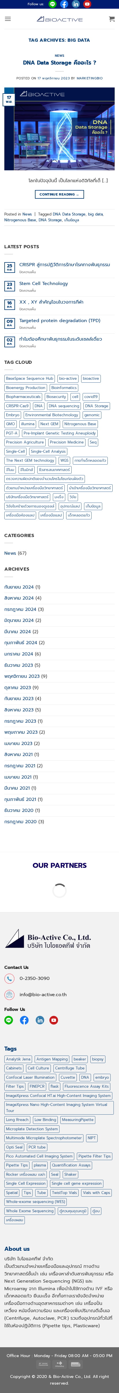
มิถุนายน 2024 (19, 620)
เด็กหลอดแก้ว (79, 515)
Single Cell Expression (26, 1183)
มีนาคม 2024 (17, 631)
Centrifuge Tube (70, 1068)
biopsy (98, 1059)
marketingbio (90, 78)
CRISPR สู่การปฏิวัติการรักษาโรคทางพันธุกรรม (64, 265)
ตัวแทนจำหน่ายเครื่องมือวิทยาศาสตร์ (34, 488)
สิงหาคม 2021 (18, 754)
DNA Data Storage (69, 214)
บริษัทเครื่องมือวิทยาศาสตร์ (27, 497)
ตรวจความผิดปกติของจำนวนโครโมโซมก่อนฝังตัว (44, 478)
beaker (80, 1059)
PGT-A (12, 433)
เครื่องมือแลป (51, 515)
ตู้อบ (96, 1211)
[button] (7, 19)
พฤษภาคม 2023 (21, 732)
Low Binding (45, 1119)
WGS (64, 460)
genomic (92, 415)
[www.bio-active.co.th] (59, 19)
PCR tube (37, 1147)
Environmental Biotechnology (51, 415)
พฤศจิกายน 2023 (22, 676)
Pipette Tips (17, 1165)
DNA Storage (50, 220)
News (59, 55)
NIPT (92, 1138)
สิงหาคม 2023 (19, 709)
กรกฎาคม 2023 (20, 721)
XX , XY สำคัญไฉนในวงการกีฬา (51, 302)
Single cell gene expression (77, 1183)
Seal (54, 1174)
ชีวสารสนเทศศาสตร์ (54, 469)
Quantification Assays (71, 1165)
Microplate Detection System (32, 1129)
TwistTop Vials (64, 1192)
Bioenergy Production (25, 387)
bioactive (91, 378)
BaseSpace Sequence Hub (29, 378)
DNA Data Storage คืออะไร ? (59, 63)
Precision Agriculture (25, 442)
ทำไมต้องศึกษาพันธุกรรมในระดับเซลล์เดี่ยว (60, 339)
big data (95, 214)
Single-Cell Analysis (48, 451)
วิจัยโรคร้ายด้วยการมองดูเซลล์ (30, 506)
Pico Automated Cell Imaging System (39, 1156)
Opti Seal (14, 1147)
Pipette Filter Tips (95, 1156)
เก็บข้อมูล (71, 220)
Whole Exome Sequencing (29, 1211)
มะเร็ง (59, 497)
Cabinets (14, 1068)
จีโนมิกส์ (26, 469)
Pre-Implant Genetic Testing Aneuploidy (60, 433)
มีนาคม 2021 (17, 788)
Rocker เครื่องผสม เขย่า (25, 1174)
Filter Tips (15, 1086)
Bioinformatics (64, 387)
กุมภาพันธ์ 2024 (20, 642)
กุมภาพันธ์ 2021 (20, 799)
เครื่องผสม (14, 1220)
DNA (39, 406)
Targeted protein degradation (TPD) (59, 321)
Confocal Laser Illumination (30, 1077)
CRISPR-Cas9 (17, 406)
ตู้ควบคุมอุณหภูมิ (73, 1211)
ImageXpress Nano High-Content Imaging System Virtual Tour (56, 1107)
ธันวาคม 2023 (18, 665)
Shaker (70, 1174)
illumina (27, 424)
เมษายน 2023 (18, 743)
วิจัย (73, 497)
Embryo (12, 415)
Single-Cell (15, 451)
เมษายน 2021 (17, 777)
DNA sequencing (64, 406)
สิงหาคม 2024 (19, 598)
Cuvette (68, 1077)
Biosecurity (56, 396)
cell (75, 396)
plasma (40, 1165)
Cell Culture (38, 1068)
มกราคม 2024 (18, 654)
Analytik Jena (18, 1059)
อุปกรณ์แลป (70, 506)
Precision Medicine (67, 442)
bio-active (68, 378)
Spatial (12, 1192)
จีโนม (10, 469)
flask (55, 1086)
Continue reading (59, 194)
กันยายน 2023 (19, 698)
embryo (102, 1077)
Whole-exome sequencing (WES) (35, 1201)
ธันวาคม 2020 (19, 810)
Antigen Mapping (52, 1059)
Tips (27, 1192)
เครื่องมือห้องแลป (20, 515)
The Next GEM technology (30, 460)
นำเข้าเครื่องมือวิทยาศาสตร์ (90, 488)
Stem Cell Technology (43, 283)
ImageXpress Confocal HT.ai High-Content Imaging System (58, 1095)
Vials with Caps (96, 1192)
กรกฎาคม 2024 (20, 609)
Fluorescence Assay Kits (87, 1086)
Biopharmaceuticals (23, 396)
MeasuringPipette (78, 1119)
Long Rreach (17, 1119)
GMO (10, 424)
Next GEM (49, 424)
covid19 (91, 396)
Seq (93, 442)
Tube (41, 1192)
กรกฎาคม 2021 (19, 765)
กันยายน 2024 (19, 587)
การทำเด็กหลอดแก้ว (90, 460)
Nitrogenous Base (20, 220)
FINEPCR (37, 1086)
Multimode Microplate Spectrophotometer (44, 1138)
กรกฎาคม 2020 (20, 821)
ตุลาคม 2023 (17, 687)
